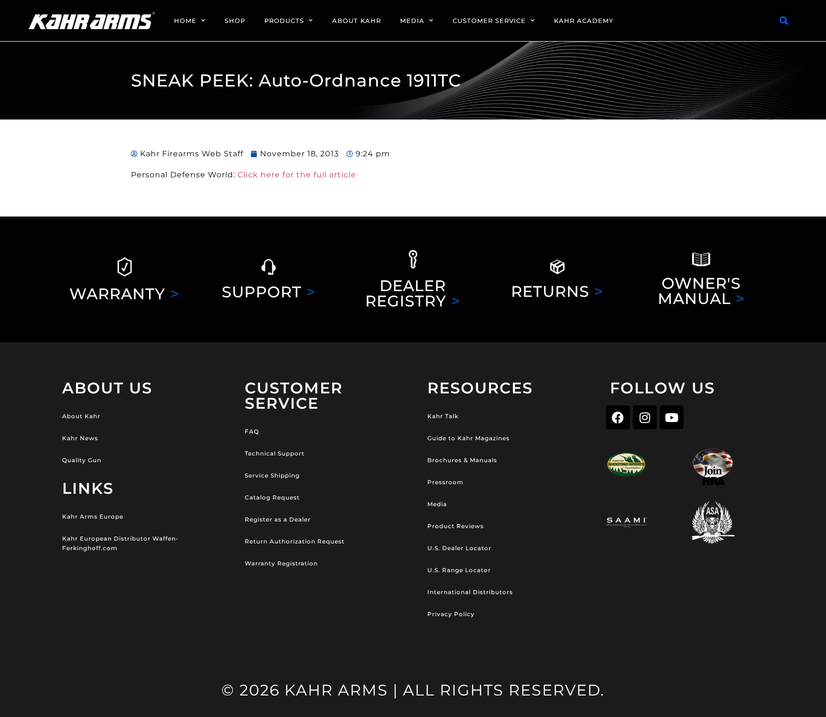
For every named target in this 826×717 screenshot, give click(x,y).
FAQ (252, 431)
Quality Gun (81, 460)
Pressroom (445, 482)
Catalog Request (272, 497)
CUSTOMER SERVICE (489, 20)
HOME (185, 20)
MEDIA (412, 20)
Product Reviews (455, 526)
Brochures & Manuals (462, 460)
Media (437, 504)
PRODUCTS (284, 20)
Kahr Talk (442, 416)
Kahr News (80, 438)
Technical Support (274, 453)
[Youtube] (672, 417)
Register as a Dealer (278, 519)
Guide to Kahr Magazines (468, 438)
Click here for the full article (297, 174)
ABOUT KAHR (356, 20)
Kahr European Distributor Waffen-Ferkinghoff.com (120, 543)
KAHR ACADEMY (583, 20)
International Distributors (470, 592)
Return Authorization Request (295, 541)
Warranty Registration (281, 563)
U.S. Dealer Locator (459, 548)
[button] (784, 21)
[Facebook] (618, 417)
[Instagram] (645, 417)
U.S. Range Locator (459, 570)
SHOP (235, 20)
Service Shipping (272, 475)
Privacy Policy (451, 614)
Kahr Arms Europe (92, 516)
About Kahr (81, 416)
